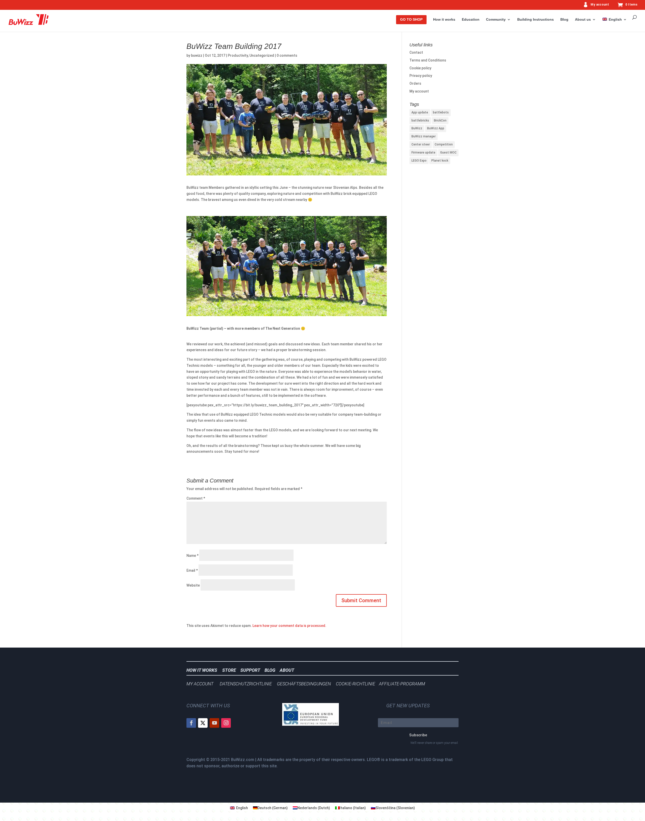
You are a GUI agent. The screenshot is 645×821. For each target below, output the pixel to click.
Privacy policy (420, 76)
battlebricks (420, 120)
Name (192, 556)
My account (600, 4)
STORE (230, 670)
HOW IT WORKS (201, 670)
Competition (444, 144)
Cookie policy (420, 68)
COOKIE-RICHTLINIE (355, 683)
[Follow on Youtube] (214, 723)
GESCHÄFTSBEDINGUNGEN (304, 683)
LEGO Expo (419, 160)
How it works (444, 19)
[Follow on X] (203, 723)
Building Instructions (535, 19)
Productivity (238, 55)
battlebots (441, 112)
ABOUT (287, 670)
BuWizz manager (423, 136)
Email (192, 570)
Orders (415, 83)
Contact (416, 52)
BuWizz (416, 128)
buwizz (196, 55)
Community (496, 19)
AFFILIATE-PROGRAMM (402, 683)
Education (470, 19)
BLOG (271, 670)
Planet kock (439, 160)
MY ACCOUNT (199, 683)
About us (583, 19)
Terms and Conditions (427, 60)
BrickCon (440, 120)
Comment (195, 498)
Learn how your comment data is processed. (289, 626)
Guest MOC (448, 152)
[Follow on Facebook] (191, 723)
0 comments (287, 55)
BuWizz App (435, 128)
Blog (564, 19)
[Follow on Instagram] (226, 723)
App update (419, 112)
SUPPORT (251, 670)
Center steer (420, 144)
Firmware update (423, 152)
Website (193, 585)
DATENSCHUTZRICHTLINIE (246, 683)
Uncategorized (261, 55)
